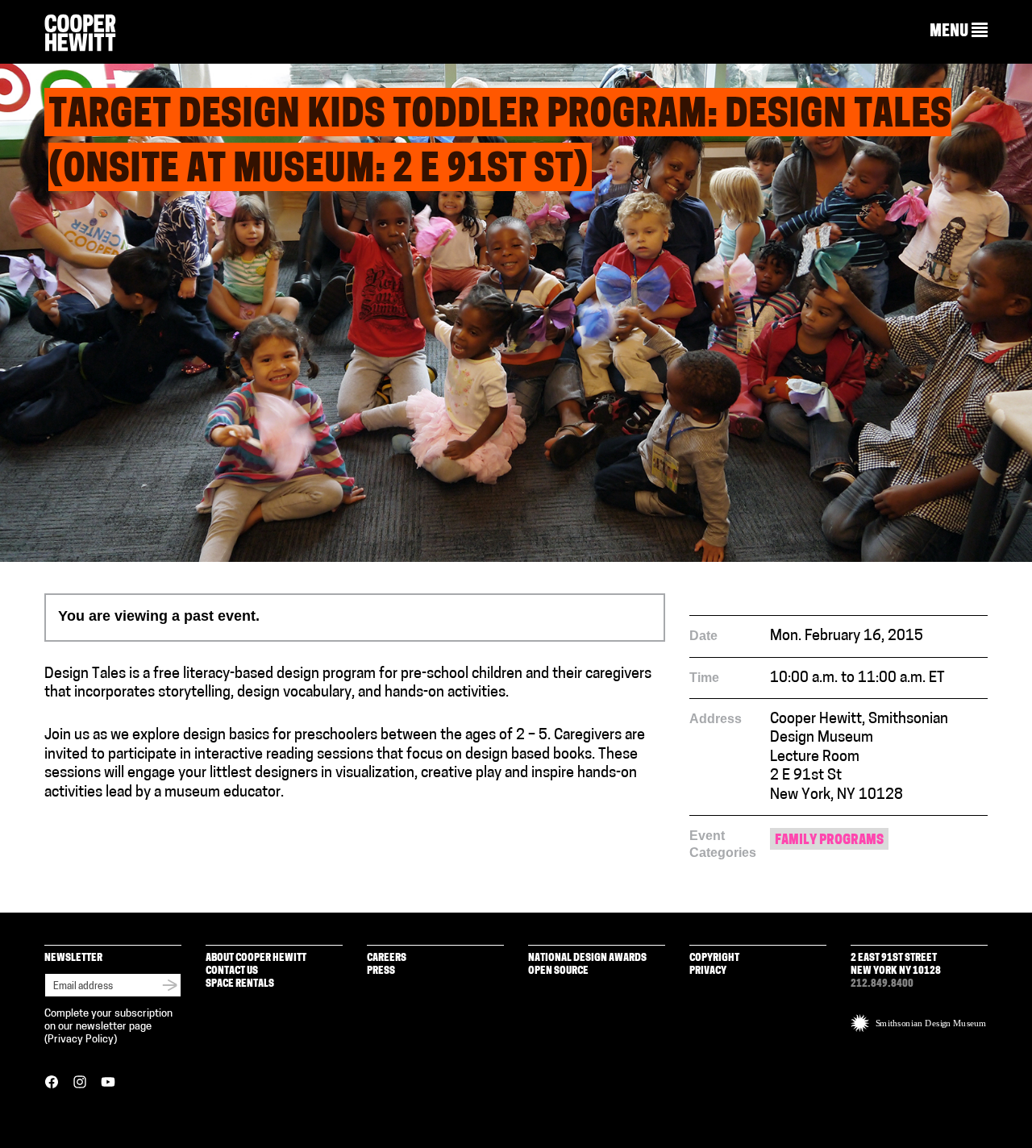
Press (381, 971)
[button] (959, 31)
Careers (386, 958)
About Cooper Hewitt (256, 958)
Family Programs (829, 840)
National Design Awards (587, 958)
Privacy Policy (81, 1039)
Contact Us (232, 971)
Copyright (714, 958)
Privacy (707, 971)
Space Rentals (240, 984)
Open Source (558, 971)
